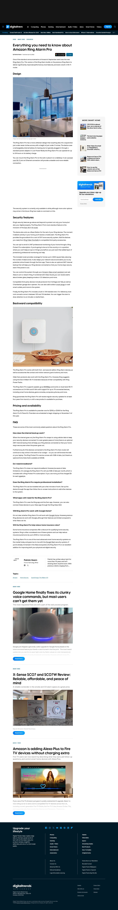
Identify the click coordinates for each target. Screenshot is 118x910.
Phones (52, 835)
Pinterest (64, 828)
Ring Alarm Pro (18, 62)
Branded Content (87, 864)
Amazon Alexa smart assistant (53, 272)
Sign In (108, 27)
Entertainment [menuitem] (61, 27)
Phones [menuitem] (43, 27)
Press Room (96, 888)
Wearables (85, 838)
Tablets (84, 835)
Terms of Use (80, 895)
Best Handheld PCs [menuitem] (58, 33)
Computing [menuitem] (35, 27)
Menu (3, 26)
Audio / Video (54, 844)
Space (84, 841)
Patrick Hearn (18, 54)
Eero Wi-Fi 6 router (31, 228)
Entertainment (54, 850)
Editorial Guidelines (55, 870)
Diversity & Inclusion (82, 892)
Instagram (50, 828)
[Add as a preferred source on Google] (60, 54)
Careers (79, 885)
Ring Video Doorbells (31, 240)
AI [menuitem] (28, 27)
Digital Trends (12, 29)
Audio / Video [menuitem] (72, 27)
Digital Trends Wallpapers (89, 867)
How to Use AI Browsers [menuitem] (72, 33)
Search (115, 26)
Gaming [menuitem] (51, 27)
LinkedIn (68, 828)
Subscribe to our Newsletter (90, 861)
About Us (52, 861)
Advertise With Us (55, 867)
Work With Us (80, 888)
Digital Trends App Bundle (89, 873)
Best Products (86, 847)
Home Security (24, 577)
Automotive (53, 853)
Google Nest (50, 542)
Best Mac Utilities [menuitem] (46, 33)
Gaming (52, 841)
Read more (19, 659)
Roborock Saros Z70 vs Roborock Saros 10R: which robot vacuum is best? (94, 159)
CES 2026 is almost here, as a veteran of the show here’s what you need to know (94, 127)
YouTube (57, 828)
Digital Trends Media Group (23, 902)
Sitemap (96, 892)
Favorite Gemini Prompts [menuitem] (103, 33)
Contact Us (53, 864)
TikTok (61, 828)
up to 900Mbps (45, 387)
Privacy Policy (83, 203)
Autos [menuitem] (82, 27)
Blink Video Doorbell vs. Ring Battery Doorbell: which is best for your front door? (94, 149)
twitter (28, 565)
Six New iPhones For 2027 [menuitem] (31, 33)
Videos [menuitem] (99, 27)
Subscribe (98, 199)
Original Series (86, 853)
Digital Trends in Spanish (89, 870)
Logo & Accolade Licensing (57, 873)
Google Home (54, 515)
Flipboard (72, 828)
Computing (53, 838)
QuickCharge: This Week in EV (39, 577)
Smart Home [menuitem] (90, 27)
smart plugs (60, 284)
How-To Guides (86, 850)
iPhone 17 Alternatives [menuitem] (87, 33)
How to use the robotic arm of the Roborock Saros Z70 (94, 169)
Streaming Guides (87, 844)
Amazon (15, 577)
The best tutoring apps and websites (94, 137)
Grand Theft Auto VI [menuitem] (16, 33)
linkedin (24, 565)
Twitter (53, 828)
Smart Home (53, 847)
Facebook (46, 828)
